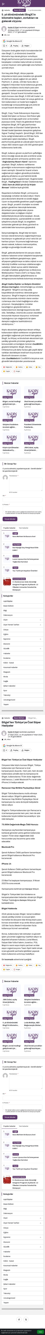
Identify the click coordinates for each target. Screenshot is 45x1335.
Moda (5, 677)
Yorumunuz (13, 476)
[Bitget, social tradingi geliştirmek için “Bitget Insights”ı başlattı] (12, 397)
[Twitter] (26, 1319)
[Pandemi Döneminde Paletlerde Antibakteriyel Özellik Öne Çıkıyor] (33, 420)
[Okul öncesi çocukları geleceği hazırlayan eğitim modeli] (33, 397)
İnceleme (6, 658)
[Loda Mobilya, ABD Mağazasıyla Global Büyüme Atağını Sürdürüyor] (33, 1018)
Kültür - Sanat (8, 663)
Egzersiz (6, 639)
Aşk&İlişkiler (8, 601)
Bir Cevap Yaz (10, 464)
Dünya (5, 630)
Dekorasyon (8, 615)
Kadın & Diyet (13, 27)
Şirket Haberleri (9, 686)
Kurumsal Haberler (10, 667)
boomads (9, 959)
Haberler (6, 653)
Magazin (6, 672)
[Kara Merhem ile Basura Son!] (22, 536)
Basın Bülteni (8, 606)
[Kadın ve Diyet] (24, 4)
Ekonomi (6, 644)
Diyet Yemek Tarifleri (11, 625)
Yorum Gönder (10, 519)
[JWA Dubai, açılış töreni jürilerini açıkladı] (33, 443)
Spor (5, 690)
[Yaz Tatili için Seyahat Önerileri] (22, 570)
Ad (4, 495)
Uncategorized (9, 700)
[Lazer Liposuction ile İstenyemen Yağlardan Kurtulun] (22, 559)
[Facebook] (19, 1319)
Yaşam (6, 704)
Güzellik (6, 648)
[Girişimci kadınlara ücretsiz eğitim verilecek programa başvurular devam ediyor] (12, 420)
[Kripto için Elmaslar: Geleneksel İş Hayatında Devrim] (12, 443)
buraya (28, 889)
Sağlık (5, 681)
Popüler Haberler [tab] (9, 528)
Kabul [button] (40, 1332)
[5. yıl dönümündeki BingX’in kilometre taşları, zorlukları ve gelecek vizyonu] (12, 1018)
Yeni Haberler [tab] (23, 528)
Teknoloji (6, 695)
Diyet (5, 620)
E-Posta (6, 504)
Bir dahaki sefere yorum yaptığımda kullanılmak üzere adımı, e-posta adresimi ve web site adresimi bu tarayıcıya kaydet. (23, 512)
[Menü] (3, 4)
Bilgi (5, 610)
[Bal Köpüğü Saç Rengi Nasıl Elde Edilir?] (22, 547)
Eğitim (5, 634)
